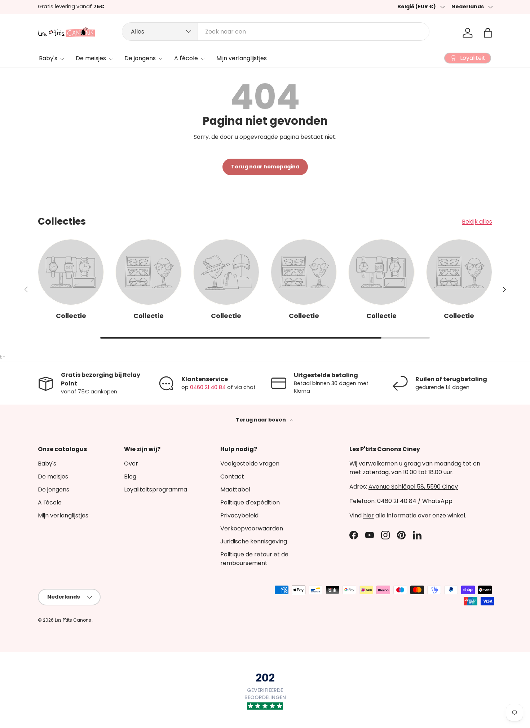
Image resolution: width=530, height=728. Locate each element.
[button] (488, 33)
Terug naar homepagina (265, 166)
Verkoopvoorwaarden (251, 528)
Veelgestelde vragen (249, 463)
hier (368, 515)
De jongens (140, 58)
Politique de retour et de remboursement (254, 558)
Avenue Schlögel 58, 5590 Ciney (413, 486)
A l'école (186, 58)
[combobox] (275, 31)
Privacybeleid (239, 515)
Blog (130, 476)
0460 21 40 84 (208, 387)
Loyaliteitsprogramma (155, 489)
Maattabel (235, 489)
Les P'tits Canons (73, 620)
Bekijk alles (477, 221)
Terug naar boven (261, 419)
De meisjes (91, 58)
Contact (232, 476)
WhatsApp (437, 501)
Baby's (48, 58)
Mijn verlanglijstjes (241, 58)
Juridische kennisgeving (253, 541)
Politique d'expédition (250, 502)
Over (131, 463)
